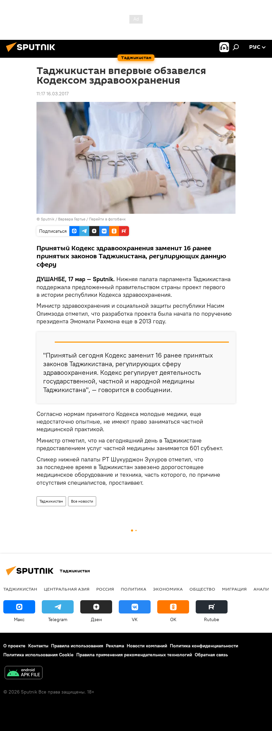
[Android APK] (23, 673)
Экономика (168, 589)
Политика (133, 589)
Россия (105, 589)
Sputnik (48, 218)
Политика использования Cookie (38, 655)
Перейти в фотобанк (107, 218)
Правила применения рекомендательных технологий (134, 655)
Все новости (82, 501)
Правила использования (77, 646)
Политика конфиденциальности (204, 646)
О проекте (14, 646)
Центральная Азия (67, 589)
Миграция (234, 589)
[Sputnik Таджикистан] (32, 53)
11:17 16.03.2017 (52, 94)
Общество (202, 589)
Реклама (115, 646)
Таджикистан (51, 501)
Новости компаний (147, 646)
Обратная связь (211, 655)
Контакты (38, 646)
